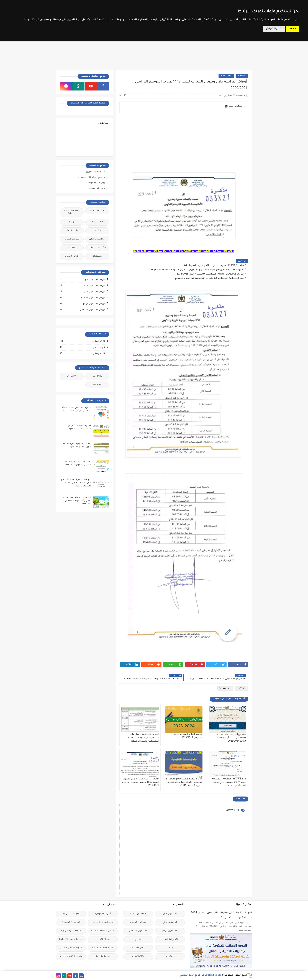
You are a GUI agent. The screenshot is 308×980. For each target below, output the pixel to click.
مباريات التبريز (103, 956)
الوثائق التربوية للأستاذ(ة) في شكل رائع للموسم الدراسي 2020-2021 (77, 501)
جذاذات (97, 231)
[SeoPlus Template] (249, 975)
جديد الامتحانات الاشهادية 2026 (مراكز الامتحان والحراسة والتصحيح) (209, 278)
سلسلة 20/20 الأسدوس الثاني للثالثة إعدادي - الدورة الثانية (214, 265)
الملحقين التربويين (71, 922)
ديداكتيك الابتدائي (97, 239)
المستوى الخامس (138, 922)
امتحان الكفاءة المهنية (71, 212)
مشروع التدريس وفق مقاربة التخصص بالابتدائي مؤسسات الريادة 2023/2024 (230, 737)
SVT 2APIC (71, 376)
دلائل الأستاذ (71, 231)
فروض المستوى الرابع (94, 304)
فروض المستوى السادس (92, 310)
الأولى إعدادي (99, 347)
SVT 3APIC (97, 385)
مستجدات (226, 76)
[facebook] (103, 86)
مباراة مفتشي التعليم (71, 948)
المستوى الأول (170, 914)
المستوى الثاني (170, 922)
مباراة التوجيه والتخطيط (71, 939)
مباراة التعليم (103, 939)
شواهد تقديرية (71, 239)
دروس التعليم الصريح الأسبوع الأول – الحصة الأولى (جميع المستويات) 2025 (76, 483)
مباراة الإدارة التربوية (71, 931)
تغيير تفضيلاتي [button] (274, 29)
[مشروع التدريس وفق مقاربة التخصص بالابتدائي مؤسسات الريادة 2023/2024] (227, 719)
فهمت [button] (292, 29)
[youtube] (91, 86)
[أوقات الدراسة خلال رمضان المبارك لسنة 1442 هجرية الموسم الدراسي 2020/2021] (140, 764)
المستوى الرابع (169, 931)
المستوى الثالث (138, 914)
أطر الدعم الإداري (103, 914)
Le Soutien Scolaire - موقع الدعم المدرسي (200, 975)
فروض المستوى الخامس (92, 298)
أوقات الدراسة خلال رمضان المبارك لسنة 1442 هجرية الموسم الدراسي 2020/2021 (140, 782)
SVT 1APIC (97, 376)
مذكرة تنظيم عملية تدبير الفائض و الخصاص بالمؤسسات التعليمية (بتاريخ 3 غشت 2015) (184, 782)
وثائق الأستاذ (71, 256)
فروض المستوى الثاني (94, 292)
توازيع (72, 222)
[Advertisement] (183, 141)
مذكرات (242, 76)
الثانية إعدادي (98, 353)
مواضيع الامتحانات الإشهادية (91, 177)
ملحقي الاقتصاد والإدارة (71, 956)
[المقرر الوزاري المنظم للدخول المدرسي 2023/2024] (183, 719)
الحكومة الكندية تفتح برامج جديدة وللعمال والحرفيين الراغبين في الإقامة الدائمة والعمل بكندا (196, 270)
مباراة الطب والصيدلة (103, 948)
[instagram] (66, 86)
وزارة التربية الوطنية (95, 183)
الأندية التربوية (97, 211)
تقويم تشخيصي (97, 222)
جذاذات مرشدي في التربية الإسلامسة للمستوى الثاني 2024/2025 (211, 274)
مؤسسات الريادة (97, 248)
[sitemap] (81, 975)
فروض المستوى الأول (94, 279)
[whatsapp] (78, 86)
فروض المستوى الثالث (93, 285)
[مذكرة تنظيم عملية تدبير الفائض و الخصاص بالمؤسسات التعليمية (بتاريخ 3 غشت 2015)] (183, 764)
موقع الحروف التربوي (95, 172)
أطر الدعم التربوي (71, 914)
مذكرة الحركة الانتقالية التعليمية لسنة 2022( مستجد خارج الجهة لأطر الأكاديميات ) (229, 782)
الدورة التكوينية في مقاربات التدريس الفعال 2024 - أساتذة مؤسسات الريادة (221, 915)
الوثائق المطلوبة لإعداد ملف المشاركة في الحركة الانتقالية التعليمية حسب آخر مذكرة (143, 737)
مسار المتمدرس (97, 188)
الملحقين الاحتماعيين (103, 922)
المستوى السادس (138, 931)
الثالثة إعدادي (98, 341)
